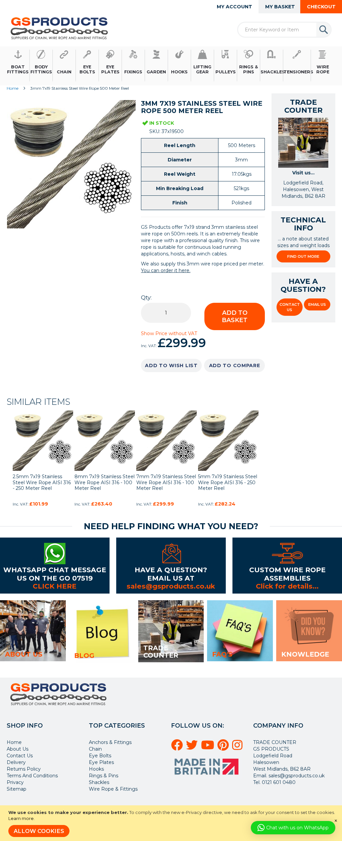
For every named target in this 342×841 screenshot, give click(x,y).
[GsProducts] (59, 28)
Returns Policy (24, 769)
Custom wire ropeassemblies (287, 574)
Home (12, 88)
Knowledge (305, 654)
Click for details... (287, 586)
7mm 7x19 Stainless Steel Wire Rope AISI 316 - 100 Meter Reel (166, 482)
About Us (17, 749)
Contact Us (290, 307)
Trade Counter (160, 651)
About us (23, 654)
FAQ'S (222, 654)
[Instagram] (238, 748)
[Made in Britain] (207, 777)
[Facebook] (178, 748)
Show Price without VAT (169, 333)
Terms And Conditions (32, 776)
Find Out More (303, 256)
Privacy (15, 782)
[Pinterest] (224, 748)
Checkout (321, 7)
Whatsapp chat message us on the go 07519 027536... (54, 578)
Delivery (16, 762)
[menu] (171, 65)
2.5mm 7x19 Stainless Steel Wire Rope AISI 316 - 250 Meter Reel (42, 482)
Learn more (21, 818)
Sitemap (16, 789)
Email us (317, 304)
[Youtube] (208, 748)
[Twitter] (193, 748)
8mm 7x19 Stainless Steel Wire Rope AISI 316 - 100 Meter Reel (104, 482)
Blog (84, 656)
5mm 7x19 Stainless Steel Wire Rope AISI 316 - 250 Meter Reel (227, 482)
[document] (171, 823)
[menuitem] (18, 66)
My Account (234, 7)
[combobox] (284, 30)
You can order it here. (165, 270)
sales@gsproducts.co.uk (171, 586)
